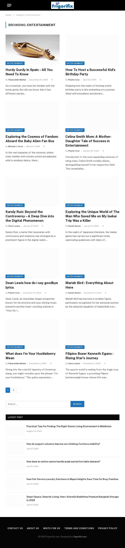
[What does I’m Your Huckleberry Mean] (33, 333)
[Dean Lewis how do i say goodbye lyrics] (33, 263)
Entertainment (15, 63)
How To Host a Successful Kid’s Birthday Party (90, 72)
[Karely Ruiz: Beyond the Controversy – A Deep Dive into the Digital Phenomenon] (33, 192)
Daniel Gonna (74, 226)
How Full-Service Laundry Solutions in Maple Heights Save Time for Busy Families (72, 479)
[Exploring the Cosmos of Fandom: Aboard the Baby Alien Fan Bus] (33, 116)
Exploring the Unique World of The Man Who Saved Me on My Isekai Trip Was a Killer (92, 216)
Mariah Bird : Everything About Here (89, 285)
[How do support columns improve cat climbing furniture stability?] (15, 448)
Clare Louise (14, 226)
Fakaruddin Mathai (17, 80)
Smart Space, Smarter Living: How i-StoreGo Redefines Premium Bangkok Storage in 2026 (73, 498)
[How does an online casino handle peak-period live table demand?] (15, 466)
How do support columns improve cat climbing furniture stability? (63, 444)
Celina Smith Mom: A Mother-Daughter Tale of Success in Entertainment (88, 141)
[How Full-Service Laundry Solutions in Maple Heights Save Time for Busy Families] (15, 483)
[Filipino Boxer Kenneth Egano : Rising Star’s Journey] (92, 333)
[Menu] (9, 5)
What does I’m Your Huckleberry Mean (31, 356)
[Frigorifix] (62, 5)
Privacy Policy (108, 528)
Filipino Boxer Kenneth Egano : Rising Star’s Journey (89, 356)
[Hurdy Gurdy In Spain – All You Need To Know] (33, 50)
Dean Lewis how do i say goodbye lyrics (32, 285)
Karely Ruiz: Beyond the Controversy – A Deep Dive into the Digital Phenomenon (30, 216)
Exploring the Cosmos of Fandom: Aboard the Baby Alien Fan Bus (32, 139)
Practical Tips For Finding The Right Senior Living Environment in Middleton (69, 426)
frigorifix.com (80, 536)
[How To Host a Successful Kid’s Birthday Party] (92, 50)
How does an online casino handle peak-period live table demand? (63, 461)
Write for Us (51, 528)
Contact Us (15, 528)
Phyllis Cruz (74, 80)
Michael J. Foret (15, 146)
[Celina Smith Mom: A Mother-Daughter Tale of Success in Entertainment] (92, 116)
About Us (33, 528)
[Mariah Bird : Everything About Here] (92, 263)
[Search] (117, 5)
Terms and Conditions (79, 528)
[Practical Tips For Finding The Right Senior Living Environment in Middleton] (15, 430)
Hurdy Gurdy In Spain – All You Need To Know (29, 72)
